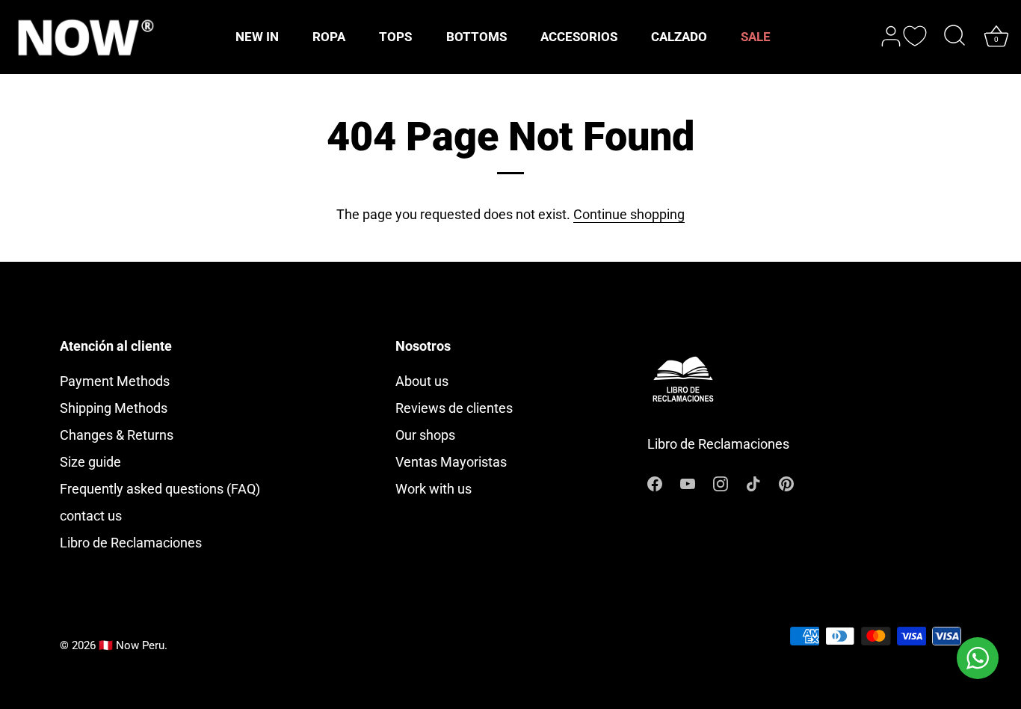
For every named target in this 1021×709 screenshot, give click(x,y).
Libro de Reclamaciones (131, 542)
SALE (756, 36)
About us (421, 381)
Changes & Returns (116, 435)
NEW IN (257, 36)
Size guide (90, 462)
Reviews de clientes (454, 408)
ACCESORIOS (578, 36)
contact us (91, 516)
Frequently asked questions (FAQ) (160, 489)
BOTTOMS (476, 36)
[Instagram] (720, 482)
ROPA (328, 36)
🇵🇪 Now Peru (131, 645)
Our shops (425, 435)
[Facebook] (654, 482)
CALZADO (679, 36)
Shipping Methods (113, 408)
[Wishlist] (915, 36)
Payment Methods (115, 381)
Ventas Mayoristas (451, 462)
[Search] (954, 36)
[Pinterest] (786, 482)
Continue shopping (629, 214)
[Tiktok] (753, 482)
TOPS (395, 36)
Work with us (433, 489)
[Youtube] (687, 482)
